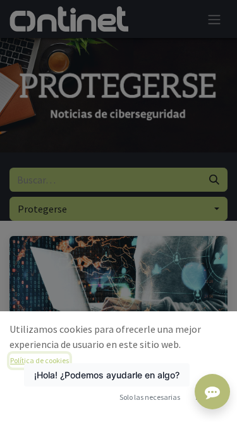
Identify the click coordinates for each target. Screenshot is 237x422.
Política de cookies (39, 360)
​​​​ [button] (149, 397)
